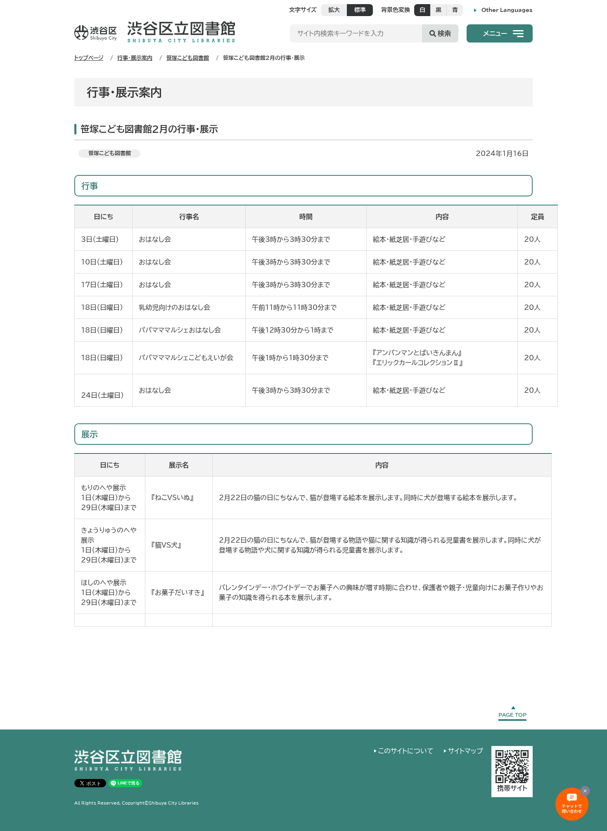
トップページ (88, 58)
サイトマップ (465, 751)
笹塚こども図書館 (187, 58)
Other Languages (507, 10)
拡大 (334, 10)
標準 (360, 10)
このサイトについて (406, 751)
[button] (500, 33)
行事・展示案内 (134, 58)
